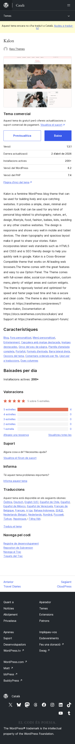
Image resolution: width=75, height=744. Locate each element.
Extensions (46, 614)
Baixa (58, 135)
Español (65, 501)
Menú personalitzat (44, 337)
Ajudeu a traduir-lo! (54, 27)
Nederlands (35, 514)
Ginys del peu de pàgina (33, 346)
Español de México (14, 506)
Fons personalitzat (20, 337)
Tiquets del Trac (13, 556)
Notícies (8, 608)
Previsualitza (22, 135)
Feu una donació (51, 644)
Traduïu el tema (12, 526)
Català (16, 696)
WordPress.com (15, 662)
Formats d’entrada (37, 351)
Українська (19, 518)
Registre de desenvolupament (21, 543)
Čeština (7, 501)
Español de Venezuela (40, 506)
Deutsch (18, 501)
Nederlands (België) (15, 514)
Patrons (44, 620)
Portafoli (20, 351)
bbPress (10, 674)
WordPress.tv (13, 650)
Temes (7, 15)
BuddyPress (12, 680)
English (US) (32, 501)
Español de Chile (49, 501)
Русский (58, 514)
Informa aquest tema (15, 480)
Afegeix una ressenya (16, 434)
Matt (8, 668)
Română (47, 514)
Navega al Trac (12, 551)
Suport (7, 638)
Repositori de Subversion (18, 547)
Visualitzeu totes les (60, 434)
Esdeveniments (49, 638)
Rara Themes (17, 48)
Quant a (8, 602)
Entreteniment (11, 342)
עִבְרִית (29, 510)
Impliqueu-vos (48, 632)
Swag (44, 650)
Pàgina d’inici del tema (16, 182)
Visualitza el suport (51, 124)
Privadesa (9, 620)
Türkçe (7, 518)
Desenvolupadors (14, 644)
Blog (6, 337)
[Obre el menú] (69, 5)
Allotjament (10, 614)
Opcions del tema (13, 355)
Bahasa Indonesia (44, 510)
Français (20, 510)
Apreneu (8, 632)
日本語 (59, 510)
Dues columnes (29, 360)
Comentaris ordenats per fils (41, 355)
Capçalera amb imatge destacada (40, 342)
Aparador (45, 602)
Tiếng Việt (34, 518)
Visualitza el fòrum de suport (19, 457)
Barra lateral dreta (59, 351)
